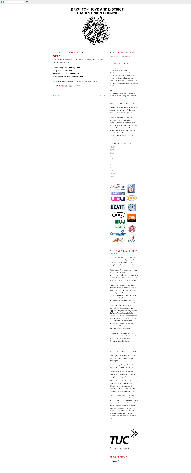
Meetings (63, 87)
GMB (112, 156)
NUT (111, 162)
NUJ (111, 159)
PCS (111, 165)
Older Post (102, 95)
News (70, 87)
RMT (112, 168)
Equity (112, 153)
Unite (112, 176)
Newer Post (56, 95)
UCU (111, 170)
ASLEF (112, 147)
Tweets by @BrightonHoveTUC (121, 56)
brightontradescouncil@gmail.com (122, 112)
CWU (112, 150)
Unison (112, 173)
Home (79, 95)
